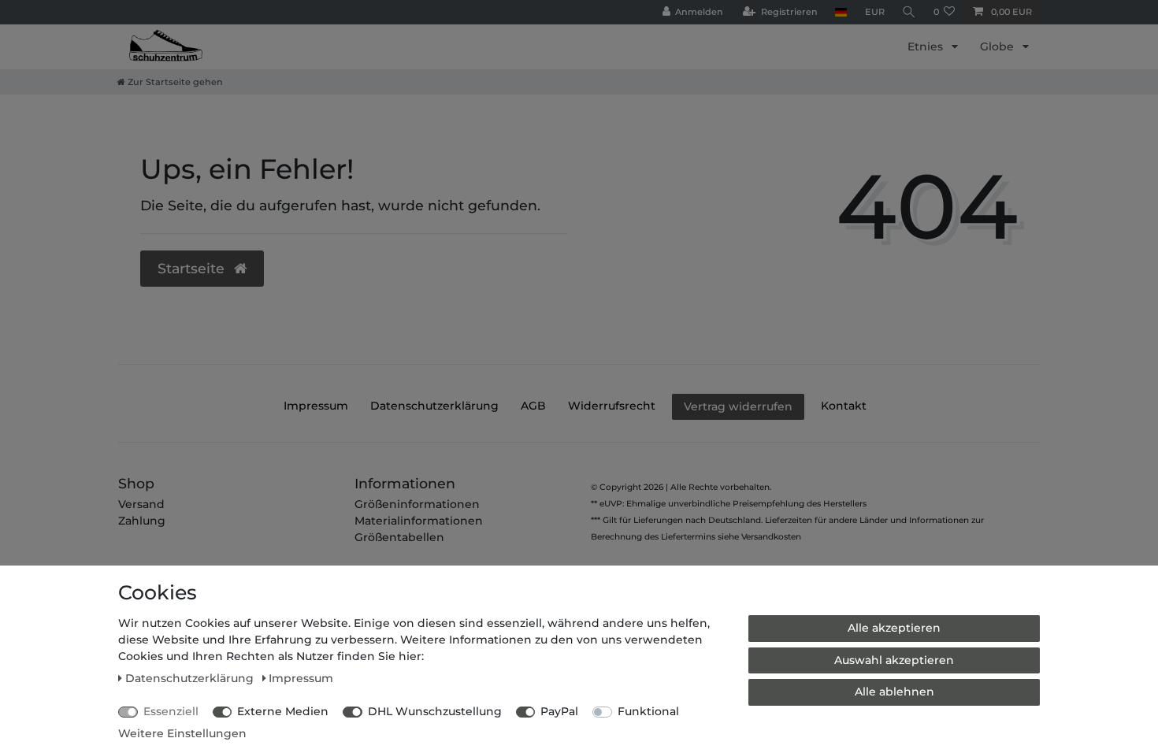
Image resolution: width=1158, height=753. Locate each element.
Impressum (316, 406)
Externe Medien (282, 711)
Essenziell (171, 711)
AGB (533, 406)
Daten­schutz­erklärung (434, 406)
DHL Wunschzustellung (435, 711)
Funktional (648, 711)
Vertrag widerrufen (738, 406)
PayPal (559, 711)
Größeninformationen (417, 504)
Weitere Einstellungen (182, 733)
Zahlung (141, 521)
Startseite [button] (193, 268)
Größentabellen (399, 537)
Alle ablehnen (894, 691)
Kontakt (844, 406)
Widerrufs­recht (611, 406)
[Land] (841, 12)
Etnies (926, 46)
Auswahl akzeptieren (894, 660)
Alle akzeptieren (894, 628)
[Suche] (909, 12)
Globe (998, 46)
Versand (141, 504)
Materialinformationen (418, 521)
